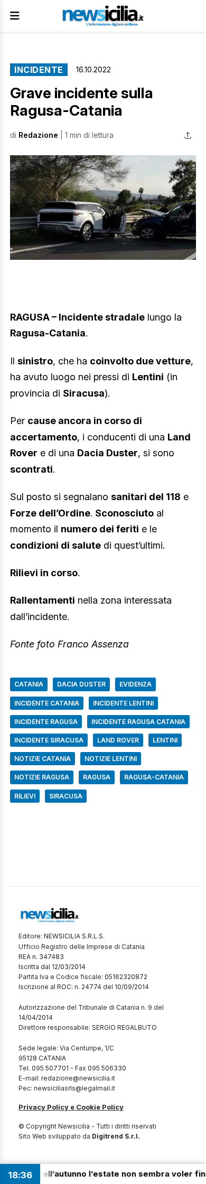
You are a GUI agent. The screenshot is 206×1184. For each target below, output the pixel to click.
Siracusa (65, 796)
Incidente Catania (46, 703)
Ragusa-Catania (154, 777)
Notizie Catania (42, 759)
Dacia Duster (81, 684)
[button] (103, 207)
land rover (118, 740)
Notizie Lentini (111, 759)
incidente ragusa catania (138, 722)
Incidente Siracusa (48, 740)
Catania (28, 684)
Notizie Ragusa (41, 777)
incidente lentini (123, 703)
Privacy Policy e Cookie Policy (71, 1107)
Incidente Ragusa (46, 722)
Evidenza (135, 684)
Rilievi (24, 796)
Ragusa (96, 777)
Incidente (38, 69)
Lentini (165, 740)
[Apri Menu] (15, 16)
